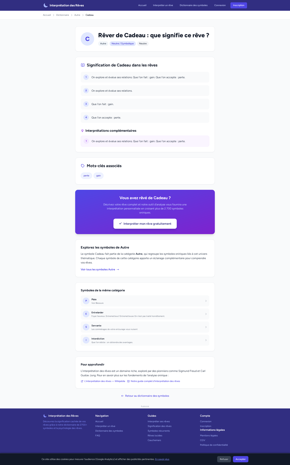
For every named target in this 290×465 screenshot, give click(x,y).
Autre (77, 15)
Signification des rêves (160, 426)
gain (98, 175)
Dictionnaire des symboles (194, 5)
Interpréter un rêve (163, 5)
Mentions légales (209, 435)
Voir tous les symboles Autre (98, 269)
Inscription (238, 5)
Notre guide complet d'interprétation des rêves (155, 381)
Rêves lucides (155, 435)
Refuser (224, 459)
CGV (202, 440)
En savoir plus (162, 459)
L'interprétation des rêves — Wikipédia (104, 381)
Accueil (142, 5)
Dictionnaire (62, 15)
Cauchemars (154, 440)
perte (86, 175)
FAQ (97, 435)
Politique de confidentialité (214, 445)
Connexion (220, 5)
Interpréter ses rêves (159, 421)
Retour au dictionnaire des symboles (147, 395)
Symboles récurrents (159, 430)
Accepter (241, 459)
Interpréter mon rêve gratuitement (147, 224)
